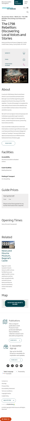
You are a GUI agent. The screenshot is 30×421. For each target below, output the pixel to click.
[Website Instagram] (12, 365)
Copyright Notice (6, 393)
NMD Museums (18, 2)
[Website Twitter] (8, 365)
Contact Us (5, 381)
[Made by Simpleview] (8, 404)
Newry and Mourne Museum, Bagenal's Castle (7, 256)
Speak (5, 419)
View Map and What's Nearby (15, 303)
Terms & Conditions (7, 391)
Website (7, 53)
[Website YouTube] (21, 365)
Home (11, 17)
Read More (8, 143)
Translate (8, 373)
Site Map (4, 383)
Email (6, 59)
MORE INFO (13, 340)
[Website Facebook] (16, 365)
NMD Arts (26, 2)
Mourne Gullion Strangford (6, 2)
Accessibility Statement (8, 388)
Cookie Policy (5, 396)
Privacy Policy (5, 386)
